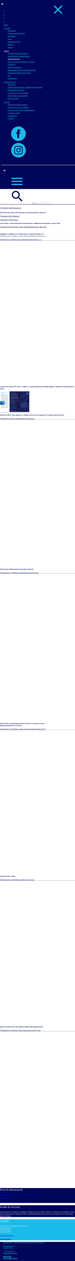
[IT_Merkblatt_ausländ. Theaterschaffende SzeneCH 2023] (37, 729)
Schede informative (14, 59)
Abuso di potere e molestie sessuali (19, 56)
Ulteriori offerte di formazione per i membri (21, 62)
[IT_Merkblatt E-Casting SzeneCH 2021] (37, 880)
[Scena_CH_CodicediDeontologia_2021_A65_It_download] (14, 411)
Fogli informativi (5, 1198)
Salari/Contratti (10, 82)
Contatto (10, 47)
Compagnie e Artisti (14, 113)
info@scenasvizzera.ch (7, 1235)
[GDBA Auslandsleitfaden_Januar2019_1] (37, 418)
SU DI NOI (7, 28)
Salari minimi (11, 85)
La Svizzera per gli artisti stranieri (18, 93)
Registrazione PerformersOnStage (18, 107)
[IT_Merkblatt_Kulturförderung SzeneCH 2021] (37, 573)
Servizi (6, 51)
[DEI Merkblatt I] (10, 216)
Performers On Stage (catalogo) (17, 105)
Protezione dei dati (10, 1258)
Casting (7, 102)
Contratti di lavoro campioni (16, 90)
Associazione (12, 31)
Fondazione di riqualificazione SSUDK (19, 73)
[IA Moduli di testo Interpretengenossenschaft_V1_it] (37, 239)
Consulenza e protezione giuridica (18, 54)
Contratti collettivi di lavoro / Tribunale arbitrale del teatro (25, 87)
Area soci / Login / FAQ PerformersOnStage (21, 110)
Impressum (7, 1257)
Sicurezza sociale (13, 99)
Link (9, 76)
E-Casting (10, 119)
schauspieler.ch (12, 116)
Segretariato (11, 36)
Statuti (10, 39)
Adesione (10, 45)
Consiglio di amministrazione (16, 33)
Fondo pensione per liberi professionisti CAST (22, 70)
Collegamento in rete (14, 42)
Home (6, 25)
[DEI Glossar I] (9, 220)
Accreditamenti (12, 78)
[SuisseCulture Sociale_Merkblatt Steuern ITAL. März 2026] (23, 227)
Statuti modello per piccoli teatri (17, 96)
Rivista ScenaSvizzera (14, 67)
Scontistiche (11, 65)
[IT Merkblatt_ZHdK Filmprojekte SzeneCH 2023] (37, 1030)
